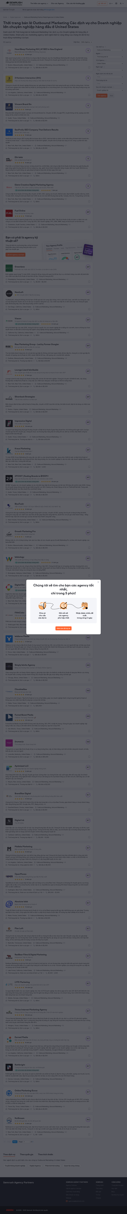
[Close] (98, 582)
